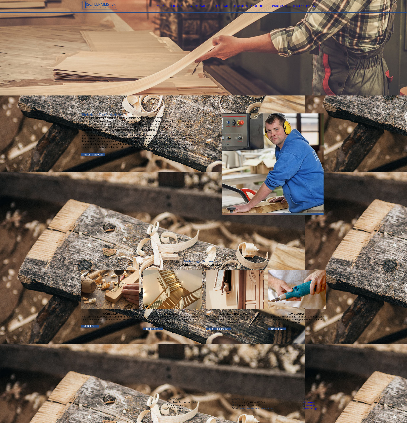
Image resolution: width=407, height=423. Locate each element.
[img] (109, 11)
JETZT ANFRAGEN (304, 6)
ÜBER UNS (177, 6)
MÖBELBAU (197, 6)
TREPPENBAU (219, 6)
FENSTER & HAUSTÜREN (249, 6)
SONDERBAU (279, 6)
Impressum (309, 402)
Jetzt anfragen (311, 408)
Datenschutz (310, 405)
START (161, 6)
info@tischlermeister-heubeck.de (256, 408)
